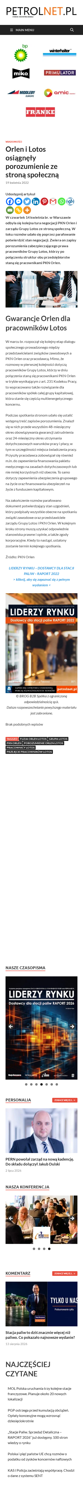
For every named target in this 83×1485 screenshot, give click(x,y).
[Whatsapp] (62, 201)
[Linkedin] (36, 201)
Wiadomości (14, 141)
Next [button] (72, 1027)
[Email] (10, 210)
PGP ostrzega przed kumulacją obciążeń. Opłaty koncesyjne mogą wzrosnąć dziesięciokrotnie (38, 1415)
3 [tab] (36, 1084)
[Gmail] (53, 201)
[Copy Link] (18, 210)
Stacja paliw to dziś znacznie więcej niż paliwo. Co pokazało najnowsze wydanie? (40, 1335)
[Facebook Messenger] (18, 201)
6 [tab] (51, 1084)
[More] (27, 210)
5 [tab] (46, 1084)
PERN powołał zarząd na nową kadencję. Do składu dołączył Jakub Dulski (40, 1161)
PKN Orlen (14, 743)
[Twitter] (27, 201)
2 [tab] (31, 1084)
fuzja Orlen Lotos (33, 738)
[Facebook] (10, 201)
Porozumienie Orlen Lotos (43, 743)
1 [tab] (26, 1084)
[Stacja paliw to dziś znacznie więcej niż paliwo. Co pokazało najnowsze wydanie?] (41, 1303)
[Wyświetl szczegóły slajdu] (41, 1028)
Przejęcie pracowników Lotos (29, 751)
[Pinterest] (44, 201)
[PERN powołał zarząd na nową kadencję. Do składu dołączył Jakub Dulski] (41, 1130)
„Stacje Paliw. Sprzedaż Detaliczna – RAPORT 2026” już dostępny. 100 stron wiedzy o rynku (38, 1437)
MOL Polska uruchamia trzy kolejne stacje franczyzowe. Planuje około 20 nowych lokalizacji (39, 1393)
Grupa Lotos (58, 738)
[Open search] (72, 30)
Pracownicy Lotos (21, 747)
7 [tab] (57, 1084)
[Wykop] (70, 201)
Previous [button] (11, 1027)
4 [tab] (41, 1084)
